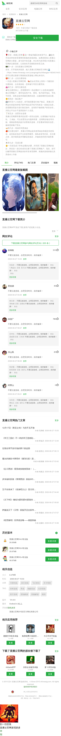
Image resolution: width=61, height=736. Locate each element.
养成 (22, 588)
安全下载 (38, 37)
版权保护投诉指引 (30, 686)
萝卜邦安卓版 (50, 667)
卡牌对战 (13, 582)
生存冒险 (42, 588)
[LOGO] (7, 3)
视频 (56, 162)
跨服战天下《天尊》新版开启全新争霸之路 (19, 509)
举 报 (1, 732)
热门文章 (32, 162)
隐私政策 (11, 607)
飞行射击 (36, 582)
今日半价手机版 (50, 636)
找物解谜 (35, 594)
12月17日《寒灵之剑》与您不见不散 (18, 427)
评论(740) (18, 162)
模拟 (44, 594)
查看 (11, 642)
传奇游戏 (13, 588)
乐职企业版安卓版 (30, 667)
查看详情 (52, 541)
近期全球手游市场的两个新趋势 (16, 448)
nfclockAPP (11, 667)
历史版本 (45, 162)
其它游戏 (25, 582)
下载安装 (33, 28)
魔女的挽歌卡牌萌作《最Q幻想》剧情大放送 (19, 458)
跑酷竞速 (31, 588)
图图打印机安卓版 (10, 636)
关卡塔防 (47, 582)
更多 (57, 236)
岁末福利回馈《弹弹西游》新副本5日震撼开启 (19, 479)
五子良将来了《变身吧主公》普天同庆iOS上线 (19, 489)
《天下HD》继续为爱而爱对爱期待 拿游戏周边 (19, 499)
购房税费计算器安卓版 (30, 636)
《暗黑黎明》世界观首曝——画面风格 (19, 520)
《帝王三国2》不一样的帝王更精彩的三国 (19, 438)
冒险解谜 (24, 594)
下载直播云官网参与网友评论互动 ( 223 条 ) (30, 243)
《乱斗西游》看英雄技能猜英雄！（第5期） (19, 468)
